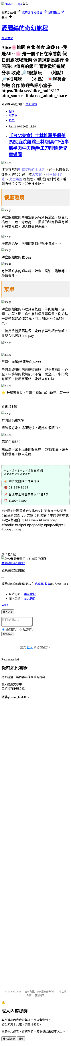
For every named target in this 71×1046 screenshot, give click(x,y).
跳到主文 (7, 38)
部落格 (13, 115)
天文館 (37, 174)
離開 (21, 1038)
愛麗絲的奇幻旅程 (24, 28)
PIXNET (17, 991)
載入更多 (7, 612)
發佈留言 (7, 634)
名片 (12, 120)
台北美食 (30, 598)
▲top (4, 604)
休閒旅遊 (31, 104)
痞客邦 (39, 583)
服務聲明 (39, 995)
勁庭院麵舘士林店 (31, 169)
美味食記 (30, 594)
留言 (47, 583)
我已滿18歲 (9, 1038)
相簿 (12, 111)
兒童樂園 (15, 179)
